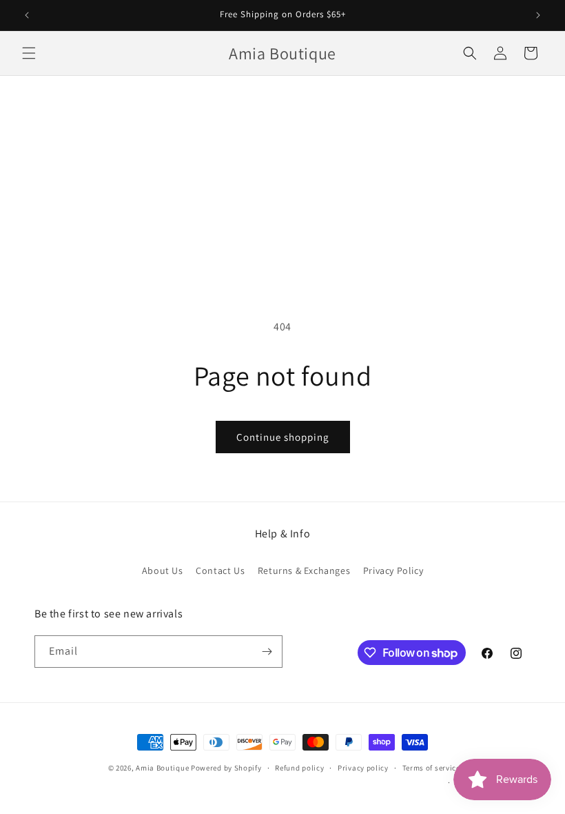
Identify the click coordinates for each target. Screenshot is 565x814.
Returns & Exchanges (304, 570)
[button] (29, 53)
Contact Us (220, 570)
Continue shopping (282, 437)
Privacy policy (363, 768)
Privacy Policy (393, 570)
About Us (162, 570)
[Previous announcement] (27, 15)
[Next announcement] (538, 15)
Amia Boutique (162, 768)
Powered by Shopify (226, 768)
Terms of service (431, 768)
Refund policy (299, 768)
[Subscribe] (266, 651)
